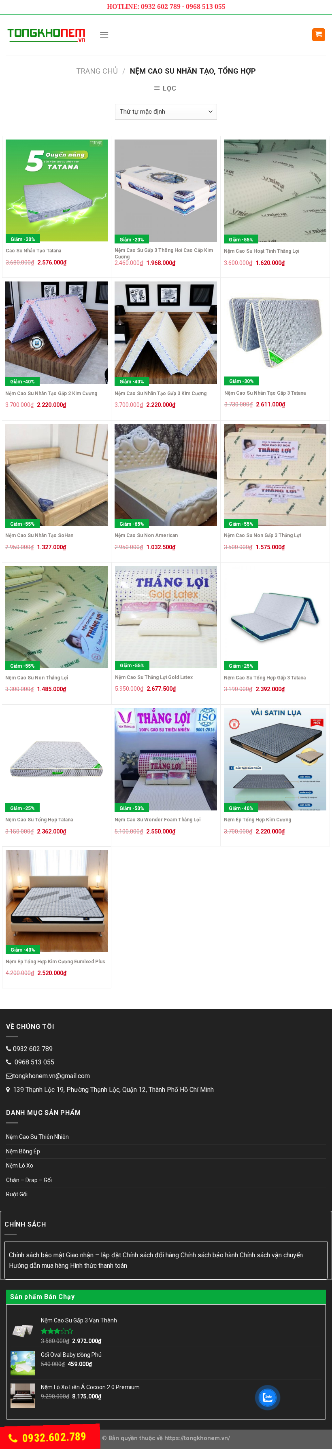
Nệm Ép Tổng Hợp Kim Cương (257, 820)
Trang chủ (97, 71)
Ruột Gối (17, 1194)
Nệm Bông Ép (23, 1151)
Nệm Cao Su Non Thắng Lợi (36, 678)
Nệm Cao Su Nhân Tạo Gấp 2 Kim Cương (51, 393)
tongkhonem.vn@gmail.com (51, 1076)
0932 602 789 (33, 1049)
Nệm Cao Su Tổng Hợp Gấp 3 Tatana (265, 678)
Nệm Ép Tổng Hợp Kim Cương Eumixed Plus (55, 962)
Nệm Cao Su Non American (146, 535)
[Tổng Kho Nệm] (46, 34)
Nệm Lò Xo (19, 1165)
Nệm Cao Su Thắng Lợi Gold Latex (154, 677)
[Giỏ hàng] (319, 35)
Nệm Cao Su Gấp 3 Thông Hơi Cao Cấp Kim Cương (164, 253)
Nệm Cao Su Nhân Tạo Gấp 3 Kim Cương (160, 393)
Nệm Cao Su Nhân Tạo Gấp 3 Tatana (265, 393)
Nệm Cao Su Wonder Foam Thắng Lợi (157, 820)
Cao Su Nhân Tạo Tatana (33, 251)
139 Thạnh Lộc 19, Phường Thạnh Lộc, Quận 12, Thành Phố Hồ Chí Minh (113, 1090)
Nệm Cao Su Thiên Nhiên (37, 1137)
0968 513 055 (33, 1062)
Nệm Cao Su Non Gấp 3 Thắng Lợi (262, 535)
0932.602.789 (53, 1438)
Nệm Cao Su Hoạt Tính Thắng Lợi (261, 251)
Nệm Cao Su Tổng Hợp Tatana (39, 820)
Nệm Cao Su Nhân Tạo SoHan (39, 535)
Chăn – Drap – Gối (29, 1180)
